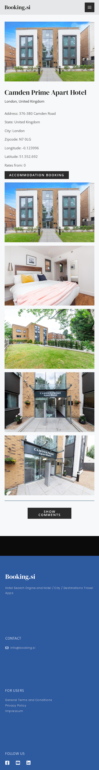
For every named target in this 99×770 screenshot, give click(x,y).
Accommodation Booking (36, 175)
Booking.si (17, 7)
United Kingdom (31, 101)
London (11, 101)
